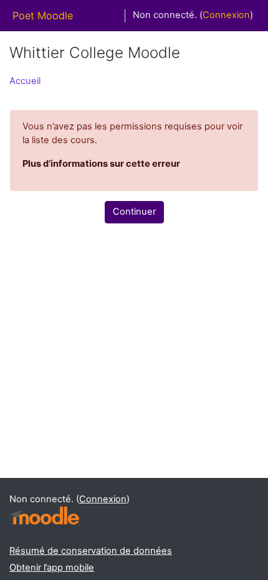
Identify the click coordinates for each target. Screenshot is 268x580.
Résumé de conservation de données (90, 550)
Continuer (134, 211)
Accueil (25, 81)
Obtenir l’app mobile (51, 567)
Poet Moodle (42, 15)
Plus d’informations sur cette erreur (101, 163)
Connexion (226, 15)
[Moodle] (44, 516)
